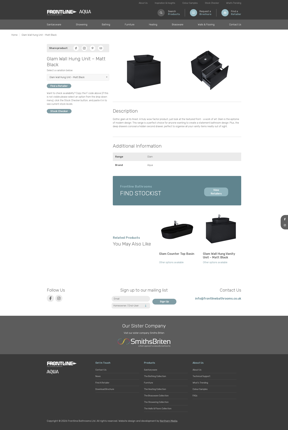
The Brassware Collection (156, 395)
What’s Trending (233, 3)
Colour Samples (190, 3)
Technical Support (201, 376)
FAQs (195, 395)
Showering (81, 24)
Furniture (129, 24)
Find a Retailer (59, 86)
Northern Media (168, 420)
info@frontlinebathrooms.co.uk (218, 298)
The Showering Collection (156, 402)
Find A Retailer (102, 383)
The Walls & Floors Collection (157, 408)
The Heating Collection (155, 389)
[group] (177, 240)
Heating (153, 24)
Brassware (177, 24)
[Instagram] (84, 48)
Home (14, 34)
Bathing (106, 24)
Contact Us (235, 24)
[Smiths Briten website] (144, 342)
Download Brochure (104, 389)
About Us (143, 3)
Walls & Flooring (206, 24)
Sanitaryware (54, 24)
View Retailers (216, 192)
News (98, 376)
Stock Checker (212, 3)
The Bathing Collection (155, 376)
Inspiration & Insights (165, 3)
